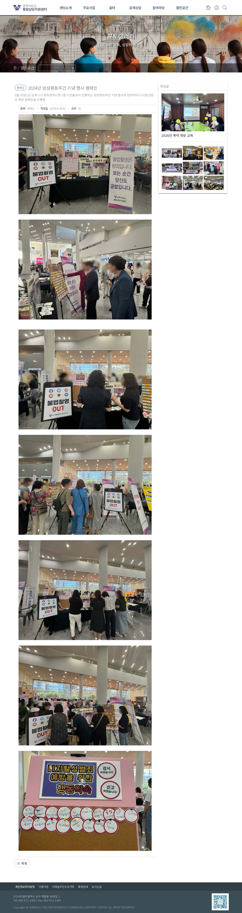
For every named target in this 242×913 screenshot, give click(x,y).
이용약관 (43, 887)
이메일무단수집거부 (63, 887)
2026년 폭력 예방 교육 (177, 135)
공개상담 (135, 7)
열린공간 (182, 7)
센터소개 (66, 7)
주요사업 (89, 7)
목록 (24, 863)
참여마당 (159, 7)
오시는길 (97, 887)
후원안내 (83, 887)
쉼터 (112, 7)
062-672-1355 (27, 900)
